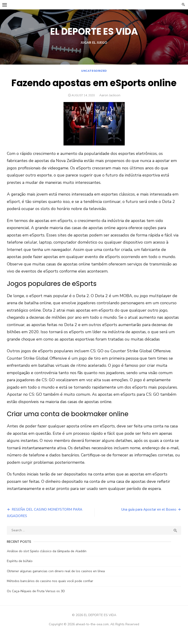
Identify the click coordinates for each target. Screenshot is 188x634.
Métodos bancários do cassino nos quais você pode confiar (50, 581)
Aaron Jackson (109, 95)
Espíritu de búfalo (20, 561)
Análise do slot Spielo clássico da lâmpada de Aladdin (46, 551)
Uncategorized (94, 71)
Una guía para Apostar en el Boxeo (148, 509)
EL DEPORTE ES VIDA (94, 31)
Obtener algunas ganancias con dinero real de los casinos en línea (56, 571)
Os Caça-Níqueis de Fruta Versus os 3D (36, 591)
